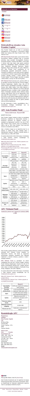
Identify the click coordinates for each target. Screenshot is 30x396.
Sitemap (21, 389)
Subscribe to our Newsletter (9, 9)
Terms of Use (9, 389)
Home (3, 389)
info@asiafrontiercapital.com (8, 106)
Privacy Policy (16, 389)
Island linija (19, 377)
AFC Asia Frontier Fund (7, 56)
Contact (4, 11)
